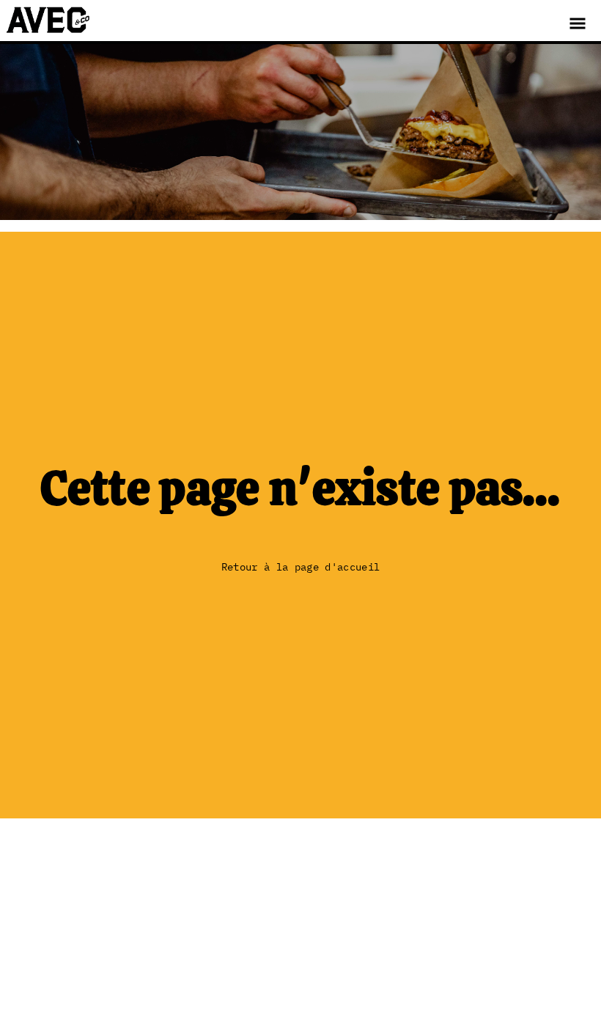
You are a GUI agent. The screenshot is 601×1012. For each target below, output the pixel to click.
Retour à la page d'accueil (300, 566)
